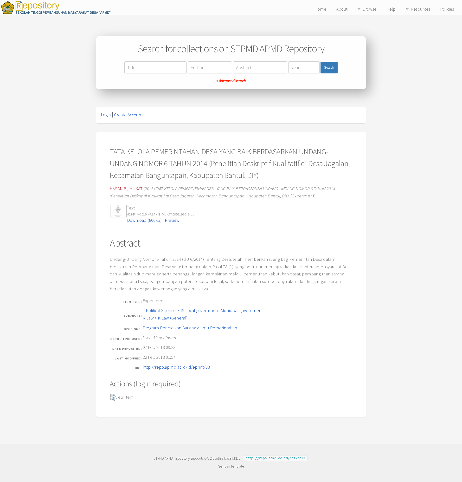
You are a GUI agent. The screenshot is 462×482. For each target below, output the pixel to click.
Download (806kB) (144, 220)
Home (320, 9)
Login (106, 114)
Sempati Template (231, 466)
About (341, 9)
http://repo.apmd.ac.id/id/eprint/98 (176, 367)
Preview (172, 220)
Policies (447, 9)
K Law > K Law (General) (165, 318)
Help (391, 9)
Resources (420, 9)
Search (329, 67)
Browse (370, 9)
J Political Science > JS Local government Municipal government (203, 310)
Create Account (128, 114)
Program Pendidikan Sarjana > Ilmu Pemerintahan (190, 328)
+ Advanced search (231, 80)
